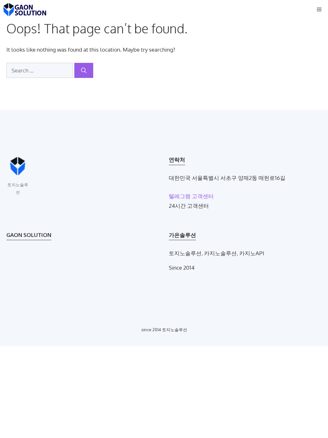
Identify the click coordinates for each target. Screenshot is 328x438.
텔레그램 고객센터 (191, 196)
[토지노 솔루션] (24, 9)
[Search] (83, 70)
